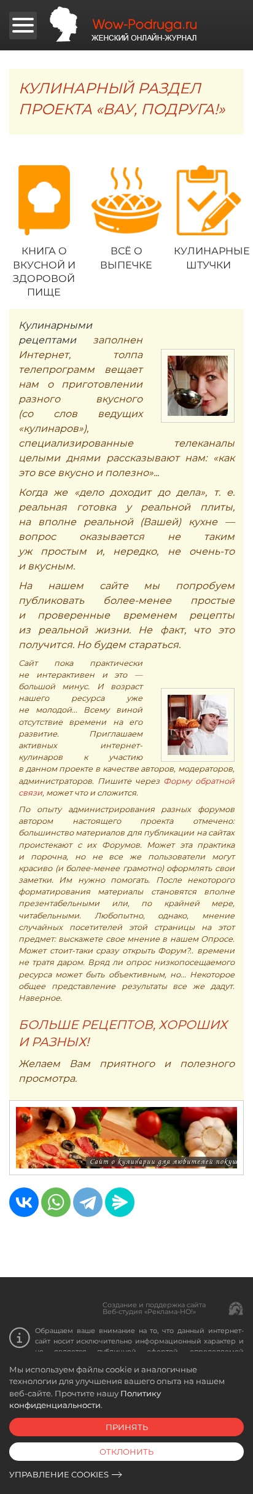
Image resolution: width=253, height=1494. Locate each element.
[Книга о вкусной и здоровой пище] (44, 200)
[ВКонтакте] (24, 1202)
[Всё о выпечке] (126, 200)
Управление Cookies (59, 1474)
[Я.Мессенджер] (119, 1202)
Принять (127, 1427)
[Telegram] (88, 1202)
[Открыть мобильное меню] (23, 25)
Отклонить (126, 1452)
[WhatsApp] (56, 1202)
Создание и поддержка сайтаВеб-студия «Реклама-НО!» (154, 1308)
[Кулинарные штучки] (209, 200)
